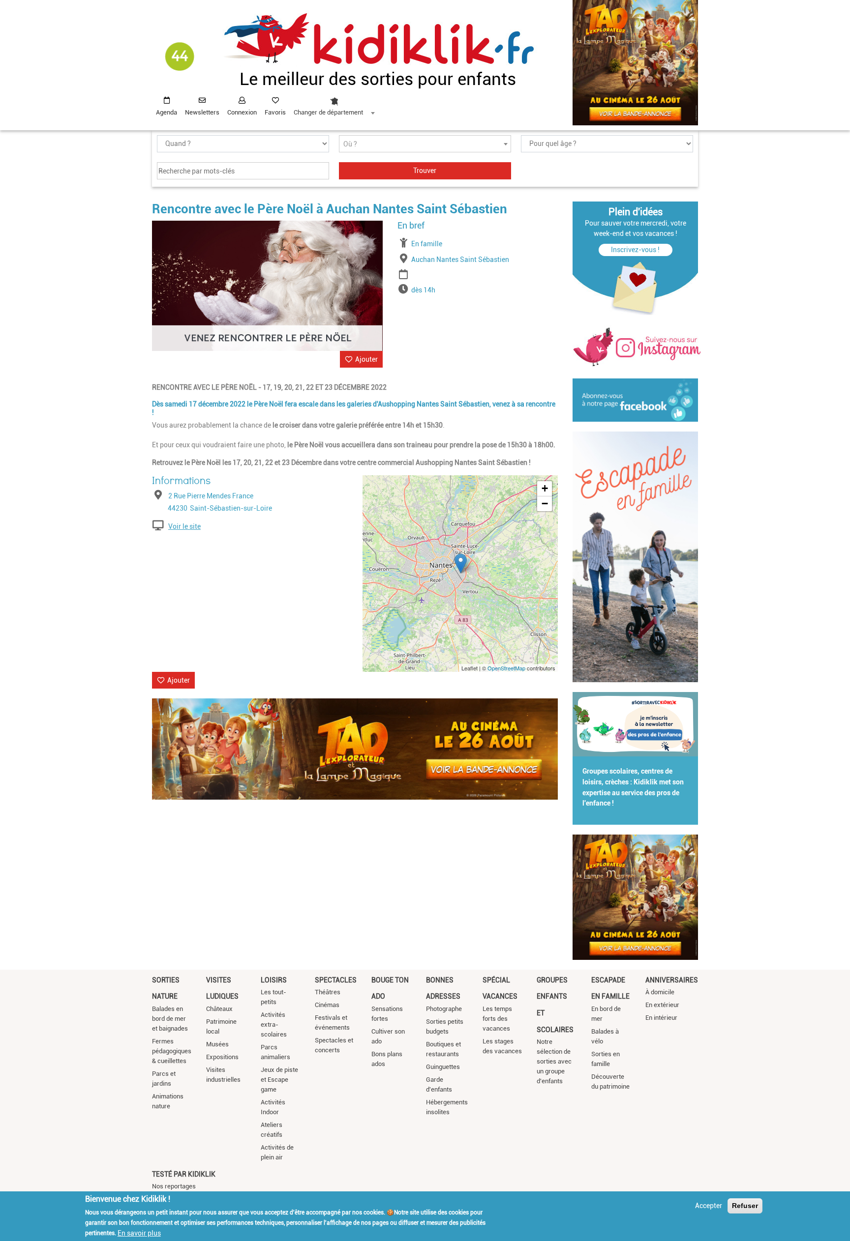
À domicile (659, 992)
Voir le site (184, 526)
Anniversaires (671, 980)
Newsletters (202, 112)
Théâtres (327, 992)
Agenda (166, 112)
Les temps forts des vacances (497, 1018)
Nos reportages (174, 1186)
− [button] (545, 503)
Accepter (708, 1206)
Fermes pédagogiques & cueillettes (171, 1051)
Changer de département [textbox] (328, 112)
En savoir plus (139, 1233)
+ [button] (545, 488)
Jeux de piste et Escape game (279, 1079)
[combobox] (334, 104)
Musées (217, 1044)
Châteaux (219, 1008)
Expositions (222, 1057)
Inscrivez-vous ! (635, 250)
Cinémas (327, 1005)
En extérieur (662, 1005)
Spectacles (336, 980)
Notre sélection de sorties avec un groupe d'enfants (554, 1061)
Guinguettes (443, 1066)
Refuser (745, 1206)
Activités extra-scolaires (274, 1024)
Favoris (275, 112)
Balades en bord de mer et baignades (170, 1018)
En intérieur (661, 1017)
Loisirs (274, 980)
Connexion (242, 112)
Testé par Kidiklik (183, 1174)
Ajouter (366, 359)
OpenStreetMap (506, 668)
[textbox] (425, 144)
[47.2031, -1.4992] (461, 563)
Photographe (444, 1008)
